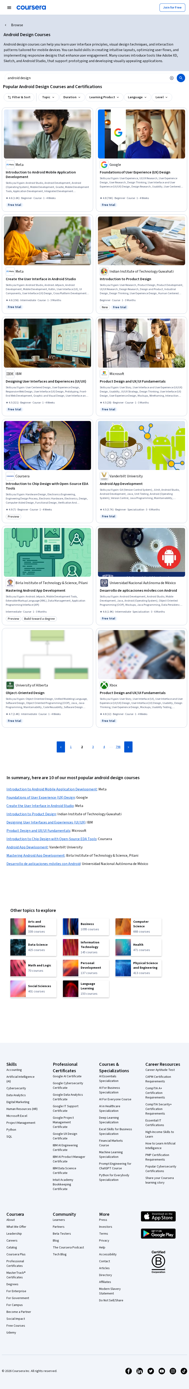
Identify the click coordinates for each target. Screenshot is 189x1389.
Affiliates (105, 1282)
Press (103, 1220)
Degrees (12, 1284)
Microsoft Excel (16, 1116)
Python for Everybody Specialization (114, 1177)
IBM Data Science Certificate (64, 1170)
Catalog (11, 1247)
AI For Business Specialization (109, 1090)
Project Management (20, 1123)
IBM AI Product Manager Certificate (69, 1159)
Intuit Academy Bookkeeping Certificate (63, 1184)
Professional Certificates (15, 1263)
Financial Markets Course (111, 1143)
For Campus (14, 1305)
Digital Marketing (18, 1102)
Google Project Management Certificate (63, 1122)
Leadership (14, 1233)
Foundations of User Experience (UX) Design (40, 797)
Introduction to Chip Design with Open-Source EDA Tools (51, 838)
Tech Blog (60, 1254)
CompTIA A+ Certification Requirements (155, 1093)
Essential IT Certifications (154, 1122)
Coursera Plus (16, 1254)
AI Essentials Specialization (108, 1078)
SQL (9, 1136)
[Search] (181, 78)
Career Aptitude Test (160, 1070)
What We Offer (16, 1227)
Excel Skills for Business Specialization (115, 1131)
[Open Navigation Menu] (9, 7)
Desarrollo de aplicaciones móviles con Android (43, 863)
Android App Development (27, 847)
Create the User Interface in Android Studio (40, 805)
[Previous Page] (61, 746)
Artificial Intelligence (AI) (20, 1079)
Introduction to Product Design (31, 814)
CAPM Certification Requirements (158, 1079)
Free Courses (15, 1325)
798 (118, 747)
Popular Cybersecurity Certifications (160, 1168)
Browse (17, 25)
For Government (17, 1298)
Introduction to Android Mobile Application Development (51, 789)
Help (102, 1247)
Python (11, 1129)
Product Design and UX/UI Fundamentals (38, 830)
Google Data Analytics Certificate (68, 1097)
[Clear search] (172, 78)
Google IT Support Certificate (65, 1108)
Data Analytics (16, 1095)
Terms (103, 1233)
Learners (59, 1220)
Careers (12, 1240)
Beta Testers (62, 1233)
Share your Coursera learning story (159, 1180)
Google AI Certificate (67, 1076)
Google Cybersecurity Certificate (68, 1085)
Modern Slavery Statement (110, 1291)
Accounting (14, 1070)
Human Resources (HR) (22, 1109)
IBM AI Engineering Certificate (65, 1147)
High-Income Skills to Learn (159, 1134)
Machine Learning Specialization (111, 1154)
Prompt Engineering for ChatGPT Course (115, 1166)
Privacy (104, 1240)
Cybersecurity (16, 1088)
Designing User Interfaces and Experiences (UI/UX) (45, 822)
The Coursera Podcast (68, 1247)
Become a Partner (18, 1312)
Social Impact (15, 1319)
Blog (56, 1240)
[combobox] (86, 78)
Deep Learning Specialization (109, 1120)
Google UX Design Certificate (65, 1136)
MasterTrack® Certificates (16, 1275)
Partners (59, 1227)
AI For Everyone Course (115, 1099)
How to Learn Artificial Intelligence (160, 1145)
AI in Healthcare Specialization (109, 1108)
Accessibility (108, 1254)
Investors (105, 1227)
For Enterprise (16, 1291)
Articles (104, 1268)
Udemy (11, 1332)
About (10, 1220)
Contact (104, 1261)
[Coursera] (31, 7)
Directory (105, 1275)
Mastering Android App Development (35, 855)
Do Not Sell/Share (111, 1300)
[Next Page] (128, 746)
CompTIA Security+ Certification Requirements (158, 1109)
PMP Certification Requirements (157, 1157)
